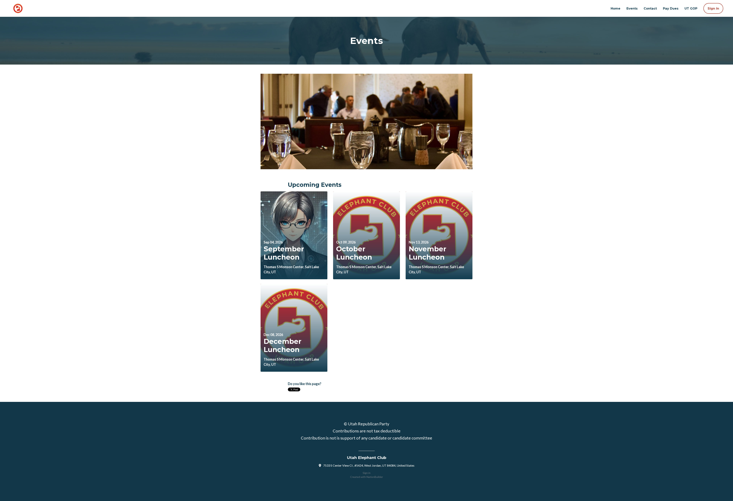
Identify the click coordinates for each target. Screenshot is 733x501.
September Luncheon (284, 253)
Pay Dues (670, 8)
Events (632, 8)
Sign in (713, 8)
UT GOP (691, 8)
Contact (650, 8)
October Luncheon (354, 253)
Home (615, 8)
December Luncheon (282, 345)
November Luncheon (427, 253)
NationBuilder (374, 476)
